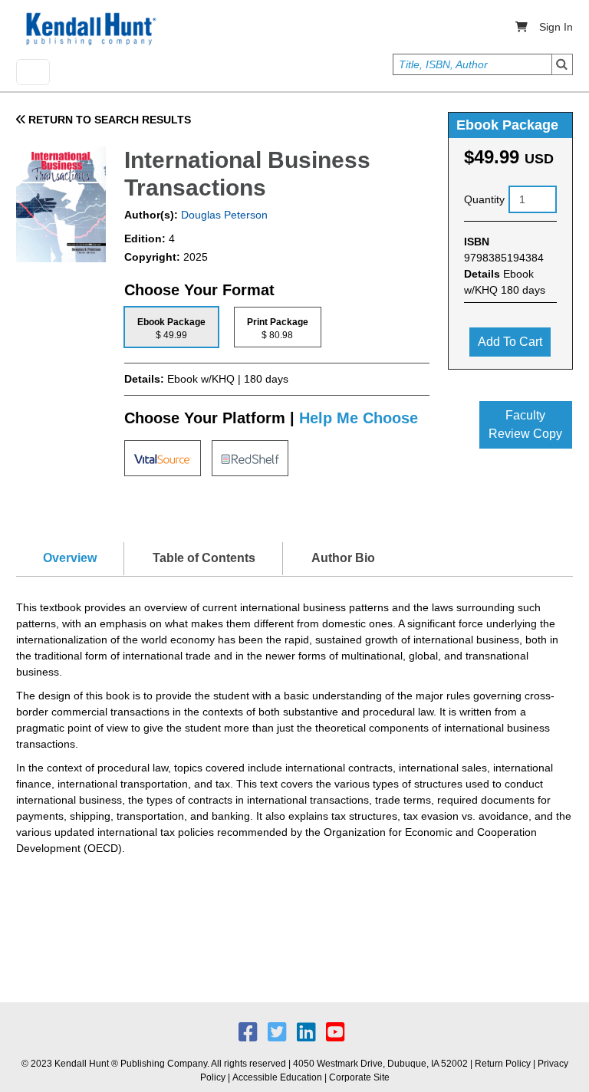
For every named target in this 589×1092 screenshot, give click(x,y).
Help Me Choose (358, 418)
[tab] (171, 327)
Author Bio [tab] (343, 557)
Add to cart (510, 341)
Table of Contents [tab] (204, 557)
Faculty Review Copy (525, 424)
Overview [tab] (70, 557)
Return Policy (503, 1063)
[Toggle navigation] (33, 72)
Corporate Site (359, 1077)
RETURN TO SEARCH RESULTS (108, 119)
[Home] (89, 29)
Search (562, 64)
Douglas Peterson (223, 215)
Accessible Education (277, 1077)
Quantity (484, 199)
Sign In (556, 27)
